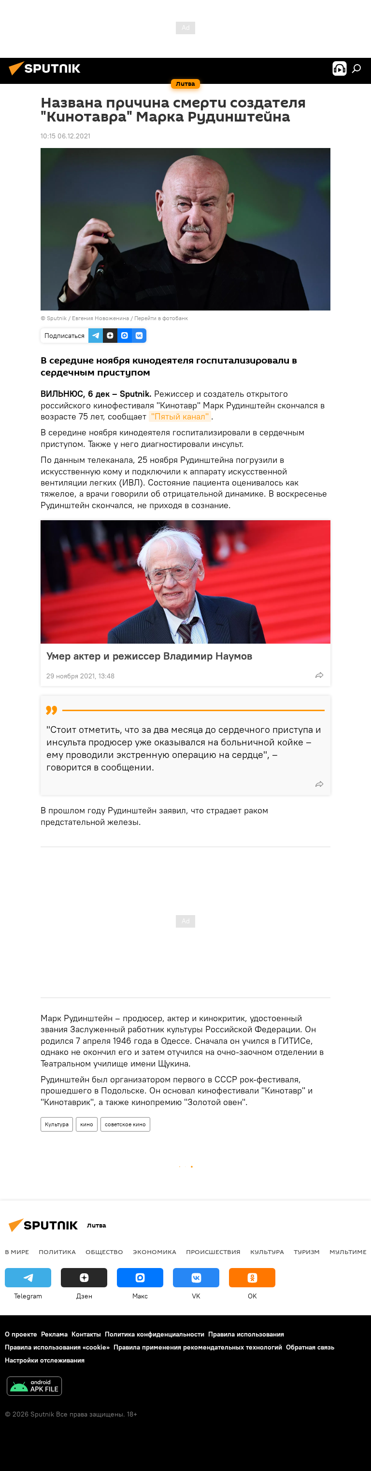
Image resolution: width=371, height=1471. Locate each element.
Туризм (307, 1251)
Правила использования (246, 1334)
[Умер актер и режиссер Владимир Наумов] (185, 582)
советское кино (125, 1124)
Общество (104, 1251)
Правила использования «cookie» (57, 1347)
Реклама (54, 1334)
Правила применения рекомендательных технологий (198, 1347)
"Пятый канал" (180, 416)
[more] (319, 675)
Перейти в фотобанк (161, 318)
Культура (57, 1124)
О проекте (21, 1334)
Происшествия (213, 1251)
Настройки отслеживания (45, 1360)
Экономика (154, 1251)
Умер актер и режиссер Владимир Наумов (149, 655)
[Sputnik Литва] (47, 76)
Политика (57, 1251)
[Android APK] (34, 1387)
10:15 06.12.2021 (65, 136)
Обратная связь (310, 1347)
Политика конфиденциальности (154, 1334)
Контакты (86, 1334)
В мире (17, 1251)
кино (86, 1124)
